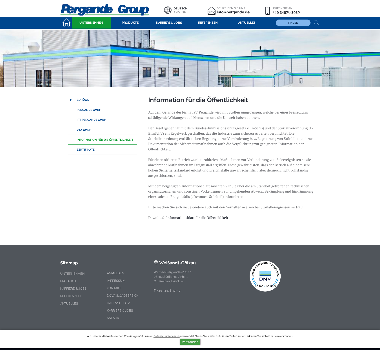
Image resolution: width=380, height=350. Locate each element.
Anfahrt (114, 318)
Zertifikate (86, 149)
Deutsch (180, 8)
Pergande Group (112, 9)
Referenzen (70, 296)
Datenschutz (118, 303)
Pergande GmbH (89, 110)
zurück (83, 99)
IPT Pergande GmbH (91, 119)
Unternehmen (72, 273)
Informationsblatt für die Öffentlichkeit (197, 217)
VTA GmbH (84, 130)
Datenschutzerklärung (167, 336)
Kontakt (114, 288)
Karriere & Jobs (73, 288)
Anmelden (115, 273)
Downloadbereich (123, 295)
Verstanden (190, 342)
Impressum (116, 280)
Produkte (68, 281)
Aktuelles (69, 303)
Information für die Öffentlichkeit (105, 139)
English (180, 12)
